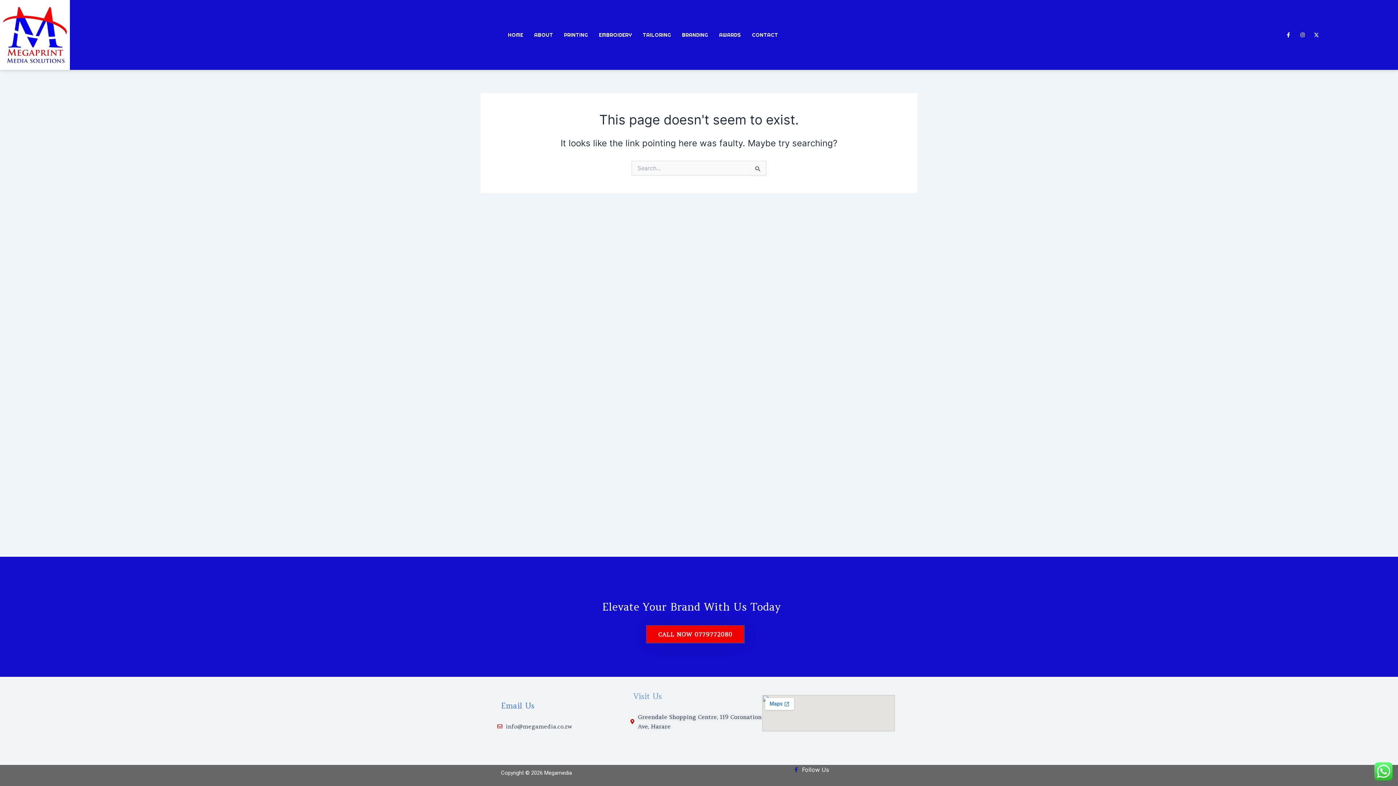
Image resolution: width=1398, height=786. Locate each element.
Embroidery (615, 35)
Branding (695, 35)
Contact (765, 35)
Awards (730, 35)
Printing (576, 35)
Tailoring (657, 35)
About (543, 35)
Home (515, 35)
